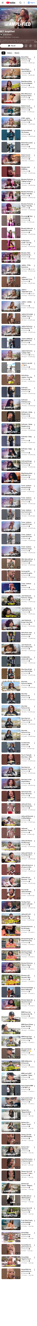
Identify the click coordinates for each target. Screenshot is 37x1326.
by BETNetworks (7, 34)
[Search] (20, 3)
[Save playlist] (26, 46)
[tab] (3, 53)
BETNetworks (24, 61)
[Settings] (24, 3)
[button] (18, 18)
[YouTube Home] (11, 2)
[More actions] (35, 46)
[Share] (30, 46)
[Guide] (3, 3)
